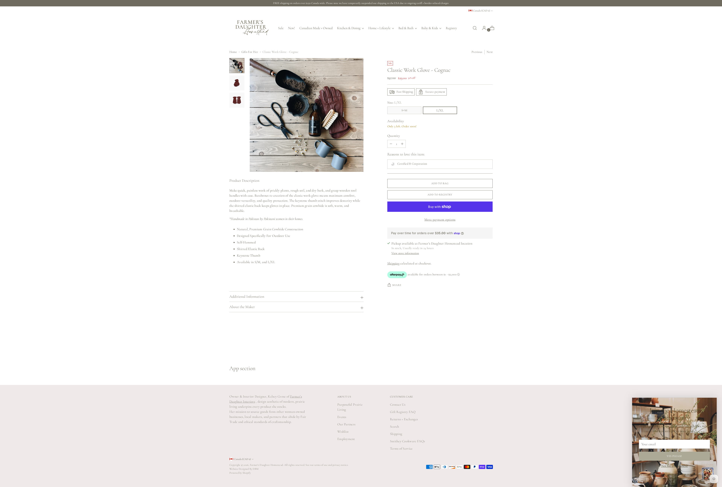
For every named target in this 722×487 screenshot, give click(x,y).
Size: (394, 102)
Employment (346, 439)
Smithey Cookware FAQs (407, 441)
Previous (477, 52)
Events (341, 417)
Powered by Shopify (240, 472)
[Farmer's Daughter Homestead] (251, 28)
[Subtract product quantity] (402, 144)
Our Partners (346, 424)
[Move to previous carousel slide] (481, 345)
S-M (404, 110)
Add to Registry (440, 194)
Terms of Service (401, 448)
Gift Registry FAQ (403, 412)
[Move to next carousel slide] (489, 345)
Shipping (393, 263)
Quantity (393, 136)
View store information (405, 253)
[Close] (712, 402)
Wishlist (343, 431)
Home (233, 52)
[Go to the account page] (482, 28)
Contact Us (398, 404)
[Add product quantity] (391, 144)
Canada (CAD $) (481, 10)
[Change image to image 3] (236, 100)
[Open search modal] (475, 28)
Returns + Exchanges (404, 419)
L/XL (440, 110)
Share (396, 285)
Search (394, 426)
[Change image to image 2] (236, 82)
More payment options (439, 219)
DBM (255, 468)
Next (490, 52)
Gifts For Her (249, 52)
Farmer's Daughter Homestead (266, 465)
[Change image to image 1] (236, 65)
